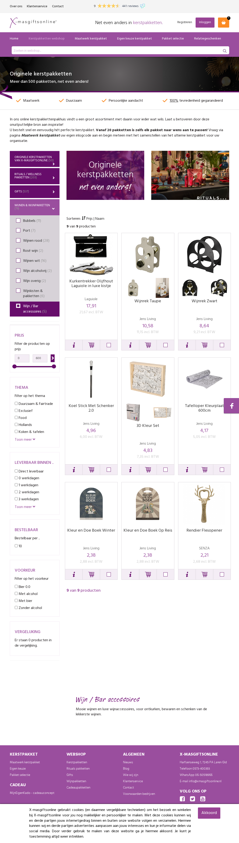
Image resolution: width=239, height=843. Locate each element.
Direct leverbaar (31, 471)
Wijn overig (34, 281)
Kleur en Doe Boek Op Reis (147, 530)
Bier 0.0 (24, 587)
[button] (74, 345)
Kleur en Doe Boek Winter (91, 530)
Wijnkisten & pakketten (34, 293)
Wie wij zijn (130, 775)
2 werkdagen (28, 492)
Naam (99, 219)
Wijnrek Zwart (204, 301)
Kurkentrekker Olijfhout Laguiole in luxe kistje (91, 283)
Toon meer (24, 440)
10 (20, 546)
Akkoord (209, 813)
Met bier (25, 601)
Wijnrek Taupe (147, 301)
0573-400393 (201, 768)
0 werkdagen (28, 478)
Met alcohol (28, 594)
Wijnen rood (36, 241)
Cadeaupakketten (78, 787)
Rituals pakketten (78, 768)
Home (14, 38)
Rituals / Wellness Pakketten (28, 176)
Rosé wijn (33, 251)
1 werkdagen (28, 485)
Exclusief (25, 411)
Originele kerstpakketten (34, 159)
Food (22, 418)
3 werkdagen (28, 499)
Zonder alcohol (30, 608)
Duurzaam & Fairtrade (35, 404)
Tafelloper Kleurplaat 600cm (204, 408)
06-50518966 (203, 775)
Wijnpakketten (76, 781)
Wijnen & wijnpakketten (32, 207)
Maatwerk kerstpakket (91, 38)
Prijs (89, 219)
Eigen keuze (18, 768)
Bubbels (32, 221)
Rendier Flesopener (204, 530)
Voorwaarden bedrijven (139, 794)
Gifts (21, 191)
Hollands (25, 425)
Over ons (16, 6)
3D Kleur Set (148, 425)
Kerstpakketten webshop (47, 38)
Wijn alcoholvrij (37, 271)
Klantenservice (37, 6)
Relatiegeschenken (207, 38)
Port (29, 231)
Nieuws (128, 762)
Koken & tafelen (31, 432)
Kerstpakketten (77, 762)
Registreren (184, 22)
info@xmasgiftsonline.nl (205, 781)
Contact (58, 6)
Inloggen (205, 22)
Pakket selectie (173, 38)
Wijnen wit (34, 261)
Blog (126, 768)
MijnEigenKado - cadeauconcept (32, 793)
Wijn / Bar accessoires (35, 309)
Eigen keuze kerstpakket (134, 38)
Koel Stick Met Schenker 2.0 (91, 408)
